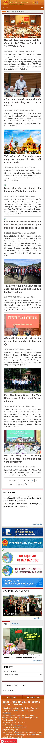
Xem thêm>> (37, 618)
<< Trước (12, 481)
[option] (22, 605)
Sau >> (12, 484)
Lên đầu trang (34, 697)
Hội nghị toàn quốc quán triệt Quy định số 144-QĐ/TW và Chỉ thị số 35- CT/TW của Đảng (22, 43)
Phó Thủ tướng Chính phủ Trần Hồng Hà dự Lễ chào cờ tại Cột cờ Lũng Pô (22, 398)
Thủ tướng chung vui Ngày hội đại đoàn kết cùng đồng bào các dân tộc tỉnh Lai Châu (22, 289)
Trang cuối (22, 484)
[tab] (6, 624)
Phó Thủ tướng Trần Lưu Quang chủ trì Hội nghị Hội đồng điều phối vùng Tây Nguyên (22, 458)
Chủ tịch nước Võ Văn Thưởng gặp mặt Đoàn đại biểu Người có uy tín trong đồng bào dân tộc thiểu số (22, 225)
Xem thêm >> (37, 524)
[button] (6, 641)
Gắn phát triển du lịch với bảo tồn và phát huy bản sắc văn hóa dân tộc (22, 341)
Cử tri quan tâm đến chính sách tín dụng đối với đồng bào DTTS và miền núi (22, 102)
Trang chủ (12, 697)
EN (7, 8)
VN (3, 8)
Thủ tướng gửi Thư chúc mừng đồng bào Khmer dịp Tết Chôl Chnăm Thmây (22, 159)
